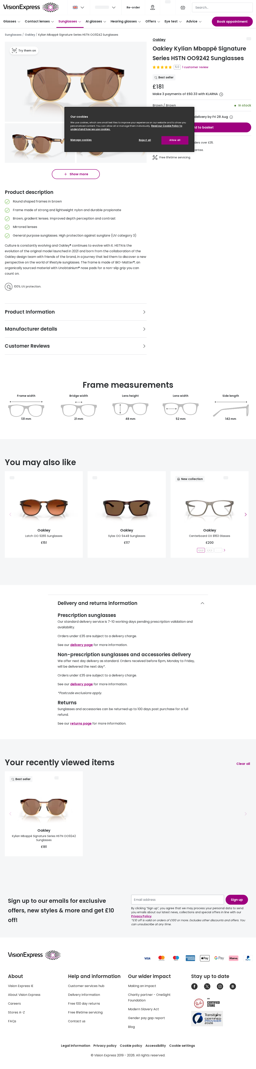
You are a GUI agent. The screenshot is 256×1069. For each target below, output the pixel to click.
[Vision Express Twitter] (207, 986)
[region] (129, 129)
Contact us (76, 1021)
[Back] (10, 514)
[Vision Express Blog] (233, 986)
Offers (150, 21)
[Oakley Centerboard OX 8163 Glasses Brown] (201, 550)
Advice (191, 21)
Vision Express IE (20, 986)
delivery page (81, 645)
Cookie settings (182, 1045)
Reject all (145, 140)
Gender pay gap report (146, 1018)
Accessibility (155, 1045)
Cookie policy (131, 1045)
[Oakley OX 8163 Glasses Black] (210, 550)
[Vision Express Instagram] (220, 986)
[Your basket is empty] (182, 7)
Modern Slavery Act (143, 1009)
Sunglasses (67, 21)
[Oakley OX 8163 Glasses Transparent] (218, 550)
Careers (14, 1003)
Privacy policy (105, 1045)
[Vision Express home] (38, 955)
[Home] (31, 7)
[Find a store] (152, 7)
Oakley (30, 35)
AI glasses (94, 21)
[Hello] (105, 7)
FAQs (12, 1021)
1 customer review (195, 67)
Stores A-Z (16, 1012)
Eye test (171, 21)
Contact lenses (37, 21)
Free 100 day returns (84, 1003)
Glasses (9, 21)
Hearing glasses (124, 21)
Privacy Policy (141, 916)
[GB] (79, 7)
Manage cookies (81, 140)
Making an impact (142, 986)
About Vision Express (24, 994)
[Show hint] (231, 117)
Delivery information (84, 994)
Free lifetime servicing (85, 1012)
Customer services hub (86, 986)
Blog (131, 1026)
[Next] (224, 550)
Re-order (133, 7)
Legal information (75, 1045)
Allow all (174, 140)
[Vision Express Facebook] (194, 986)
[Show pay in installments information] (221, 94)
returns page (81, 723)
